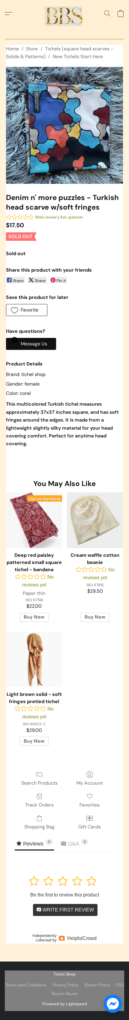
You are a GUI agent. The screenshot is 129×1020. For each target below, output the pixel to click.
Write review (45, 217)
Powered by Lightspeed (64, 1003)
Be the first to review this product (64, 894)
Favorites (90, 805)
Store (32, 49)
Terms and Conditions (25, 985)
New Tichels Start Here (78, 56)
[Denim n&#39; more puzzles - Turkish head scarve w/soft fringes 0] (64, 125)
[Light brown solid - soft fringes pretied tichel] (34, 659)
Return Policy (97, 985)
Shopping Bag (39, 827)
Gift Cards (89, 827)
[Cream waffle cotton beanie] (95, 520)
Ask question (71, 217)
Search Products (39, 783)
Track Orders (39, 805)
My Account (89, 783)
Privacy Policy (65, 985)
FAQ (120, 985)
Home (12, 49)
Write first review (67, 909)
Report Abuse (64, 993)
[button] (64, 13)
